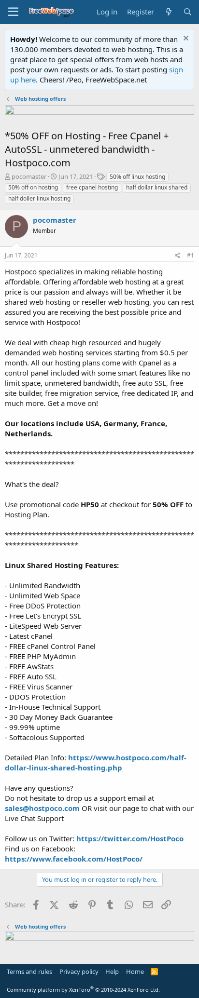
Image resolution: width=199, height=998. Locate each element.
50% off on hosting (33, 187)
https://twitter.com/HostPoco (130, 838)
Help (112, 971)
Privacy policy (79, 971)
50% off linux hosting (137, 177)
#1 (190, 255)
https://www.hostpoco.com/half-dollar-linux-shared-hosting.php (95, 762)
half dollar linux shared (156, 187)
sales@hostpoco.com (42, 808)
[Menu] (13, 12)
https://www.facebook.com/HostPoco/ (73, 858)
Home (135, 971)
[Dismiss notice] (185, 39)
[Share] (177, 255)
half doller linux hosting (39, 198)
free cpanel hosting (92, 187)
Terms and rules (29, 971)
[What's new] (168, 12)
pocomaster (29, 176)
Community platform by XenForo (83, 989)
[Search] (187, 12)
